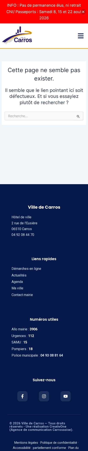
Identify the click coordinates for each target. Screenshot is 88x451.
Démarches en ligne (26, 269)
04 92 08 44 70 (23, 235)
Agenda (17, 282)
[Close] (83, 11)
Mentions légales (26, 443)
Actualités (19, 275)
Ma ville (17, 288)
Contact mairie (22, 295)
